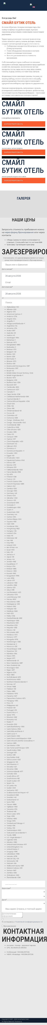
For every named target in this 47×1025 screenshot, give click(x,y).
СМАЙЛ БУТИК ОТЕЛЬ (23, 108)
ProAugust (25, 1021)
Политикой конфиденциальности (28, 922)
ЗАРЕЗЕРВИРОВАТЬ (13, 124)
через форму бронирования (19, 232)
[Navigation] (42, 4)
